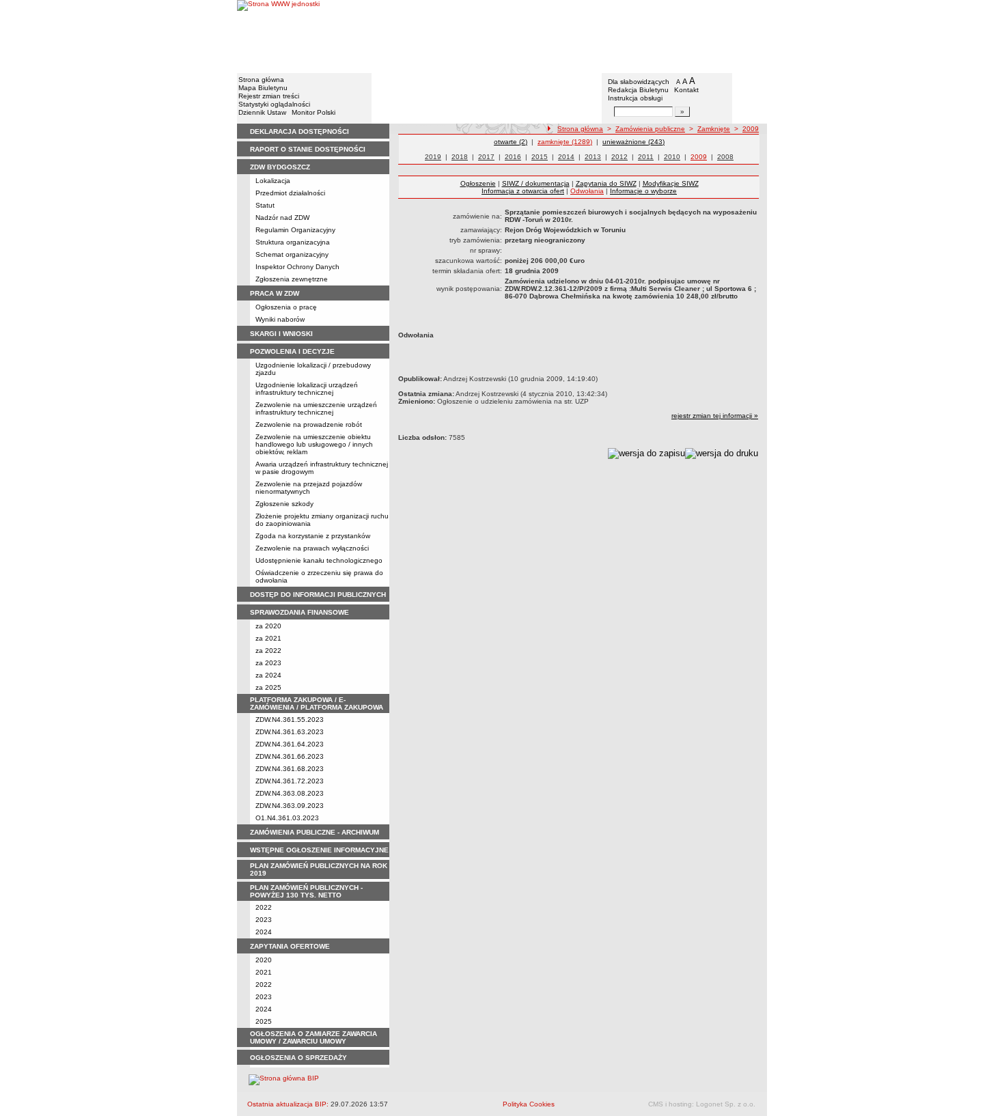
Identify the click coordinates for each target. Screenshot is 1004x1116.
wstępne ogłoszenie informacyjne (319, 850)
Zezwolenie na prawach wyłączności (312, 548)
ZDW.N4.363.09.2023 (289, 805)
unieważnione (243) (633, 141)
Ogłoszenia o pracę (286, 307)
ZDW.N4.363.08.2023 (289, 793)
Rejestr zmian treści (268, 96)
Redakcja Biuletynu (638, 90)
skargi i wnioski (281, 333)
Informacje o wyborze (643, 191)
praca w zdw (274, 293)
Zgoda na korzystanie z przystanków (312, 536)
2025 (263, 1021)
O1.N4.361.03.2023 (287, 818)
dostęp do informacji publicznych (318, 594)
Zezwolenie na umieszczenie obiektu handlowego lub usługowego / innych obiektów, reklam (314, 444)
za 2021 (268, 638)
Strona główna (261, 79)
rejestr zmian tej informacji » (714, 415)
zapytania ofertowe (290, 946)
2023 (263, 919)
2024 (263, 932)
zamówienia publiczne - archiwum (314, 832)
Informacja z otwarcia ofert (523, 191)
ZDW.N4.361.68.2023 (289, 768)
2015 (539, 157)
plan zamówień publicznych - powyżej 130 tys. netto (306, 891)
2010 (672, 157)
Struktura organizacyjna (292, 242)
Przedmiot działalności (290, 193)
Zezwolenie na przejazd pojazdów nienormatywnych (308, 487)
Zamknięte (713, 128)
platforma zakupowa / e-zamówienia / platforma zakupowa (316, 703)
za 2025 (268, 687)
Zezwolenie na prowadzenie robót (308, 424)
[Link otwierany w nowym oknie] (278, 36)
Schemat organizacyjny (292, 254)
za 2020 (268, 626)
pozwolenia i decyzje (292, 351)
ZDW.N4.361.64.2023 (289, 744)
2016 (513, 157)
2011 (646, 157)
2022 (263, 907)
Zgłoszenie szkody (284, 503)
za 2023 (268, 663)
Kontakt (686, 90)
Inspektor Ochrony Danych (297, 266)
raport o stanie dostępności (307, 149)
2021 (263, 972)
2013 (593, 157)
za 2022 (268, 650)
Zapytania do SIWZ (606, 183)
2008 (725, 157)
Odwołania (587, 191)
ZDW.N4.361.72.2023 (289, 781)
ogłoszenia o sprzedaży (298, 1057)
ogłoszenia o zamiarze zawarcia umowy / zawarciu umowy (313, 1037)
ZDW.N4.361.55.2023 (289, 719)
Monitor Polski (313, 112)
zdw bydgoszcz (280, 167)
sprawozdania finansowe (299, 612)
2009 (750, 128)
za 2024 (268, 675)
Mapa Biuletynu (263, 88)
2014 (566, 157)
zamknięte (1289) (565, 141)
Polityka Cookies (529, 1104)
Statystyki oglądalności (274, 104)
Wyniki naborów (280, 319)
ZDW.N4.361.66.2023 (289, 756)
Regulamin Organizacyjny (295, 230)
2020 (263, 960)
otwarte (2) (510, 141)
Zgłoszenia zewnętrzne (291, 279)
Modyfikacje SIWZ (671, 183)
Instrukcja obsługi (635, 98)
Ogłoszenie (478, 183)
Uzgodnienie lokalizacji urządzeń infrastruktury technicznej (306, 388)
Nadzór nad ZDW (282, 217)
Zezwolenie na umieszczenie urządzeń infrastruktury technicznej (316, 408)
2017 (486, 157)
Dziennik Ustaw (262, 112)
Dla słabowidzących (638, 81)
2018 (459, 157)
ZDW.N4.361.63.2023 (289, 732)
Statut (265, 205)
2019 (433, 157)
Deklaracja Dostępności (299, 131)
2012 (619, 157)
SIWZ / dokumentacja (536, 183)
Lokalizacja (272, 180)
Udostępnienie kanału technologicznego (318, 560)
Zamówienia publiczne (650, 128)
